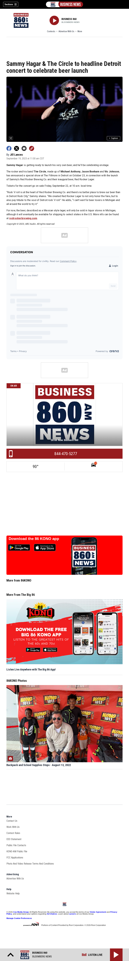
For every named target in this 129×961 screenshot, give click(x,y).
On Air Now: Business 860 (64, 440)
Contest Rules (13, 833)
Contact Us (11, 820)
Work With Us (13, 826)
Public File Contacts (16, 845)
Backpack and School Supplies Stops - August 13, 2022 (38, 765)
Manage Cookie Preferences (19, 918)
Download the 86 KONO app (34, 539)
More (80, 31)
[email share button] (24, 148)
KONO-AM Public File (16, 851)
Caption (113, 138)
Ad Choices (52, 914)
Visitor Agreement (98, 912)
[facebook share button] (8, 148)
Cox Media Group (21, 912)
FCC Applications (14, 857)
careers (72, 914)
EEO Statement (13, 839)
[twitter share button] (16, 148)
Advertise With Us (66, 31)
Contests (51, 31)
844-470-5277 (65, 453)
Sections (9, 4)
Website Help (13, 893)
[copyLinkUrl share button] (31, 148)
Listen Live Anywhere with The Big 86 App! (31, 669)
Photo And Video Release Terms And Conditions (30, 863)
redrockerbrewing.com (23, 218)
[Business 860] (64, 4)
